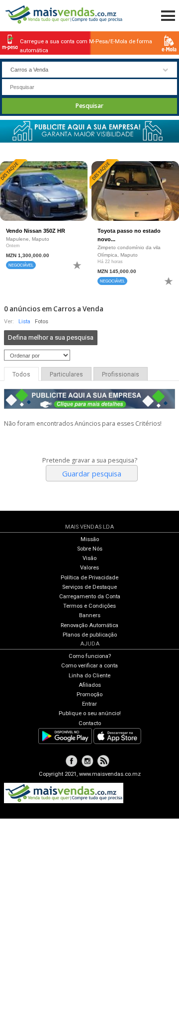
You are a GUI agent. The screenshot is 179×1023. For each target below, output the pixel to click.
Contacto (90, 723)
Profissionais (120, 374)
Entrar (89, 704)
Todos (21, 374)
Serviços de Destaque (89, 587)
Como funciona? (90, 656)
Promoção (89, 694)
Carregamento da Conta (89, 596)
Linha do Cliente (89, 675)
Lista (24, 321)
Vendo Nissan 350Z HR (35, 231)
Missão (90, 539)
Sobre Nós (89, 549)
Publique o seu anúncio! (90, 713)
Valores (89, 567)
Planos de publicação (90, 635)
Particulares (66, 374)
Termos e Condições (89, 606)
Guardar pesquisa (91, 473)
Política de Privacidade (89, 577)
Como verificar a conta (89, 665)
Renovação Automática (89, 625)
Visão (89, 558)
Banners (89, 615)
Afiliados (90, 685)
